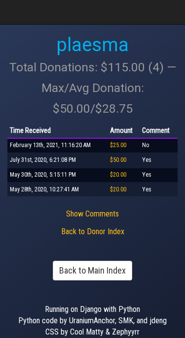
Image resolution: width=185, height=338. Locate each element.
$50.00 (118, 159)
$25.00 (118, 145)
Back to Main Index (92, 270)
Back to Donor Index (92, 231)
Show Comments (92, 213)
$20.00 (118, 174)
